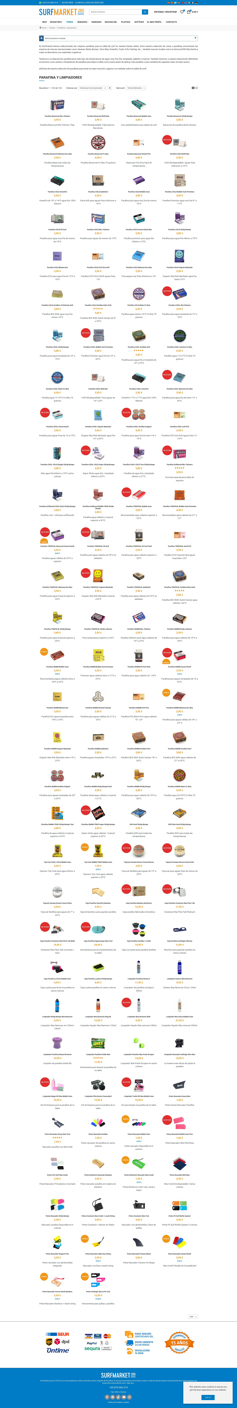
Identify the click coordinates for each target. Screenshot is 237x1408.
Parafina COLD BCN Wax (179, 154)
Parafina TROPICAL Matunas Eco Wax (57, 587)
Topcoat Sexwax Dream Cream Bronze (139, 862)
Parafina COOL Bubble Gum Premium (98, 347)
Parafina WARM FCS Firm (139, 708)
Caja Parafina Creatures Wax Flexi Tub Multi (57, 941)
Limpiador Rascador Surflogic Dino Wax (179, 1054)
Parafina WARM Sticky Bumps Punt (98, 786)
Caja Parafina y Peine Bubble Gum (57, 979)
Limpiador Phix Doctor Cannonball (98, 1096)
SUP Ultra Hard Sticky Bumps (179, 824)
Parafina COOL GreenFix (138, 389)
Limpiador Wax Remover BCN (138, 1017)
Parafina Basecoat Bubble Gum (139, 116)
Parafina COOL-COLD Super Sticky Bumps (98, 465)
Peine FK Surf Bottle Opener (180, 1216)
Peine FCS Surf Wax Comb (57, 1175)
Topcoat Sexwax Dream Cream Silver (57, 903)
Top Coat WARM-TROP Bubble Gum (98, 862)
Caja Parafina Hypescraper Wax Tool (98, 941)
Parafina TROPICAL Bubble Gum (139, 506)
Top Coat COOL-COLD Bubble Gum (57, 862)
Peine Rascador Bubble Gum (139, 1134)
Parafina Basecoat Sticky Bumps (179, 116)
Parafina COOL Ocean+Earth (57, 427)
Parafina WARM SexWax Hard (179, 749)
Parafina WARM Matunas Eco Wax (179, 708)
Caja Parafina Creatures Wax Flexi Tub (180, 903)
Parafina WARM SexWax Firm (138, 749)
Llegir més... (130, 1383)
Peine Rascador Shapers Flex (57, 1254)
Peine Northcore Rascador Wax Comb (139, 1175)
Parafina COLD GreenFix (57, 192)
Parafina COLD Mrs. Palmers (98, 230)
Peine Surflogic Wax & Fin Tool (98, 1292)
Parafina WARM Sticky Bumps (139, 786)
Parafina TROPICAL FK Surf (98, 546)
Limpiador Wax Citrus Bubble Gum (179, 1017)
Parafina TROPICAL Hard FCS (179, 546)
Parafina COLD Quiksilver (98, 192)
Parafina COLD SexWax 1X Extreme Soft (57, 305)
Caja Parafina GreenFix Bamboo (98, 903)
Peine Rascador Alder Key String (98, 1254)
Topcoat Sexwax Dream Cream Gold (180, 862)
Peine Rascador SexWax (98, 1134)
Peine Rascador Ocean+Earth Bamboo (57, 1292)
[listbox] (92, 88)
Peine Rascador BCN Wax (180, 1175)
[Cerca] (145, 12)
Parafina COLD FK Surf (57, 230)
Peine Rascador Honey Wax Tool (57, 1134)
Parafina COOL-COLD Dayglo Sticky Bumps (57, 465)
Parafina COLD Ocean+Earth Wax (139, 230)
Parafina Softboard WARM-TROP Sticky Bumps (98, 507)
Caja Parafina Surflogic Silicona (179, 941)
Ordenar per (71, 88)
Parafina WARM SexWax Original (57, 786)
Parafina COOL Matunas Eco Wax (180, 389)
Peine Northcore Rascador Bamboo (98, 1175)
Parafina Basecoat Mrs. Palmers (57, 116)
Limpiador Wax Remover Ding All (98, 1017)
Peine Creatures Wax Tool (139, 1216)
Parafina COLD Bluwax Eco (57, 267)
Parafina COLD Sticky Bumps (179, 230)
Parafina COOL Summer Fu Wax (179, 347)
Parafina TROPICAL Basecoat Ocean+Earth (57, 546)
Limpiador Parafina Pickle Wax (98, 1054)
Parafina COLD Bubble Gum (139, 192)
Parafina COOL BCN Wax (98, 389)
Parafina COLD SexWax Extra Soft (98, 305)
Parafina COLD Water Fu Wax (139, 305)
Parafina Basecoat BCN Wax (98, 116)
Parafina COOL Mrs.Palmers (180, 305)
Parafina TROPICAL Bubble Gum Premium (179, 506)
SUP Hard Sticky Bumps (139, 824)
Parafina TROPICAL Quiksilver (139, 587)
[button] (182, 12)
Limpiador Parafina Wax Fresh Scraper (139, 1054)
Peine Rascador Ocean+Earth (179, 1254)
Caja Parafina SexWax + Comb (139, 941)
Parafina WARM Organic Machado (57, 749)
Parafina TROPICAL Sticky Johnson (98, 629)
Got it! (208, 1397)
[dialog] (208, 1393)
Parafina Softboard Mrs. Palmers (180, 465)
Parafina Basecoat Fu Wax (98, 154)
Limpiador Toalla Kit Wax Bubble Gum (139, 1096)
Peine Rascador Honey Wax (179, 1096)
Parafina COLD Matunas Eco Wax (139, 267)
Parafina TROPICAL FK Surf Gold (139, 546)
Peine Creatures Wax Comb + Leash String (98, 1216)
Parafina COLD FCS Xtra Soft (98, 267)
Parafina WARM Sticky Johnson (179, 629)
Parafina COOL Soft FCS (179, 427)
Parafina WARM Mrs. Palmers (138, 629)
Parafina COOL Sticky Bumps (57, 347)
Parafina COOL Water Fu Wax (57, 389)
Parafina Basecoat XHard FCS (139, 154)
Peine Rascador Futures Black (139, 1254)
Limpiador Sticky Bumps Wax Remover (57, 1017)
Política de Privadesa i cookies (118, 1402)
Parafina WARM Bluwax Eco (57, 708)
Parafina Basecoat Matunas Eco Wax (57, 154)
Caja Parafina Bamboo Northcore (139, 903)
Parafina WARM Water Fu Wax (179, 786)
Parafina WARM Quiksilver (98, 749)
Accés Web (67, 2)
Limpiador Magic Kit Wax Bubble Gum (57, 1096)
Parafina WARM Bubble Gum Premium (98, 667)
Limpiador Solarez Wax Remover (179, 979)
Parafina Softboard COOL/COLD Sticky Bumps (57, 506)
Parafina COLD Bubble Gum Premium (179, 192)
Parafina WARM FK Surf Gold (139, 667)
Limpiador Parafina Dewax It (139, 979)
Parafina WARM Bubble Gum (57, 667)
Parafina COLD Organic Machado (180, 267)
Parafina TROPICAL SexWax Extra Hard (179, 587)
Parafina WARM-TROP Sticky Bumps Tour (57, 824)
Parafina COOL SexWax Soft (139, 347)
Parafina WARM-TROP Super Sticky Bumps (98, 824)
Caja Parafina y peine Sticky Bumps (98, 979)
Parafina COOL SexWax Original (138, 427)
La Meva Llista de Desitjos (89, 2)
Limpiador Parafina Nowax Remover (57, 1054)
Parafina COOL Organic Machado (98, 427)
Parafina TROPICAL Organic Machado (98, 587)
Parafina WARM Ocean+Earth (179, 667)
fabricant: (120, 88)
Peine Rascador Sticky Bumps (57, 1216)
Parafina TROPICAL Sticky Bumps (57, 629)
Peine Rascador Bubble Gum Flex (180, 1134)
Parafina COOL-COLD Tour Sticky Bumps (139, 465)
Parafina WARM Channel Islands (98, 708)
